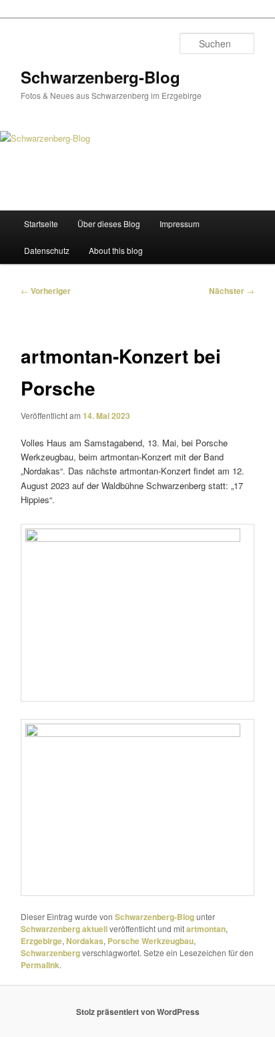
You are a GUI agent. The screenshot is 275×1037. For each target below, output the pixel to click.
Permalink (40, 965)
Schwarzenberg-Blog (100, 76)
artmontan (206, 929)
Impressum (180, 223)
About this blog (116, 250)
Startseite (41, 223)
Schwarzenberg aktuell (64, 929)
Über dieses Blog (108, 223)
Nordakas (84, 941)
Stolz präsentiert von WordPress (138, 1012)
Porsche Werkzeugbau (150, 941)
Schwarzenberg (50, 953)
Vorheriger (46, 291)
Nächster (231, 291)
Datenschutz (46, 250)
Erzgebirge (41, 941)
